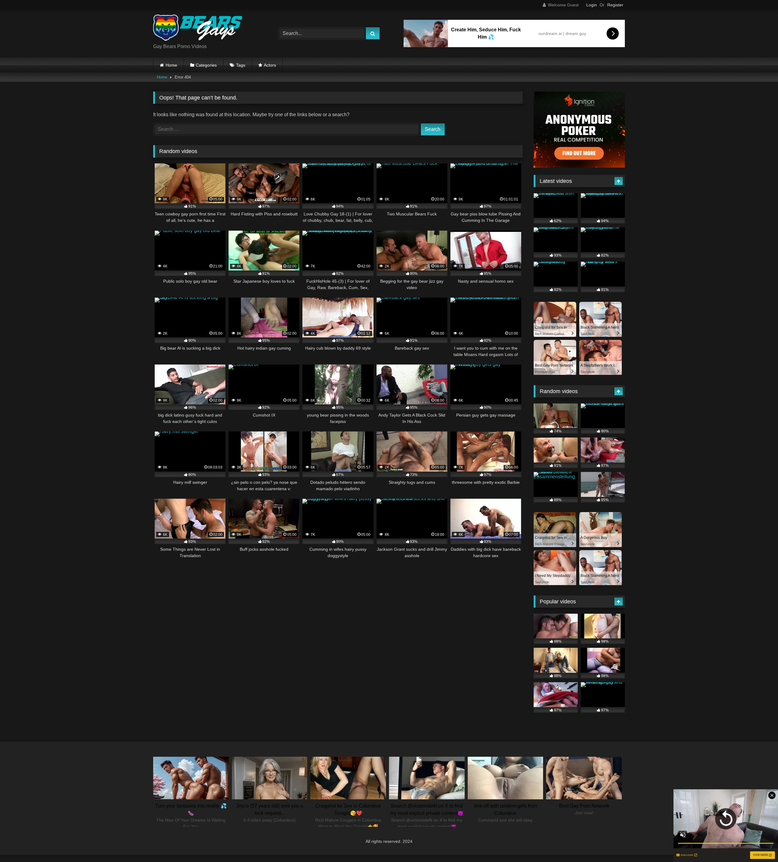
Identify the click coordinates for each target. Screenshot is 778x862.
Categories (206, 65)
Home (171, 65)
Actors (270, 65)
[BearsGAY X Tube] (198, 29)
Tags (240, 65)
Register (615, 4)
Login (591, 4)
